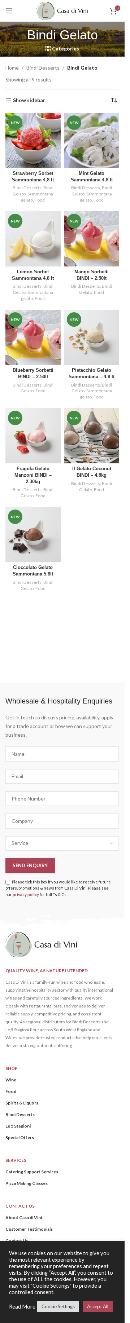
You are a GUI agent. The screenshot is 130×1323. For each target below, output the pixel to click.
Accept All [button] (97, 1306)
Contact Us (16, 1240)
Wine (10, 1079)
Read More (22, 1307)
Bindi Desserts (43, 68)
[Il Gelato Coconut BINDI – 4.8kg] (92, 435)
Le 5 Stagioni (18, 1126)
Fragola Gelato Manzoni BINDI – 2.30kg (33, 475)
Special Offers (19, 1137)
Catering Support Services (31, 1171)
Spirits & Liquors (21, 1103)
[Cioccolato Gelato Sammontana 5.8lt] (33, 534)
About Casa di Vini (23, 1217)
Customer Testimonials (29, 1229)
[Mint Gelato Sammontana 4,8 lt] (92, 140)
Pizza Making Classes (26, 1183)
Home (12, 68)
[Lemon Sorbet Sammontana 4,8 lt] (33, 238)
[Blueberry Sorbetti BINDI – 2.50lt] (33, 337)
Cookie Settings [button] (58, 1306)
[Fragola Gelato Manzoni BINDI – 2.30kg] (33, 435)
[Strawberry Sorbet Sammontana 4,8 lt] (33, 140)
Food (40, 200)
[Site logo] (62, 10)
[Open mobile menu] (9, 11)
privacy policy (26, 894)
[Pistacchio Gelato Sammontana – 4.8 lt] (92, 337)
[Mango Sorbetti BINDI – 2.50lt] (92, 238)
